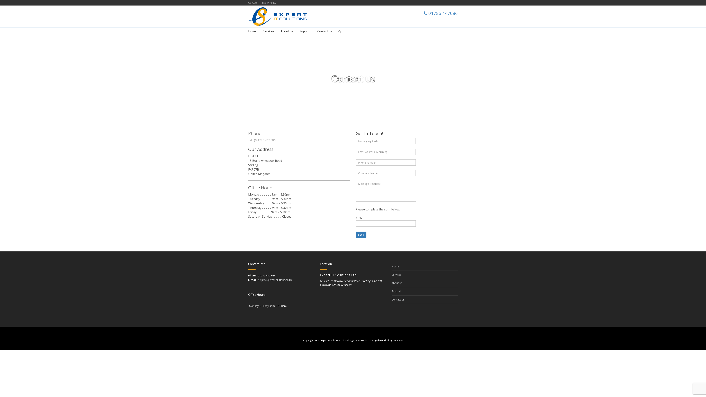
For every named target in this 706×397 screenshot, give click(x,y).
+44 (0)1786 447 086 (262, 140)
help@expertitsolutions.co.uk (275, 280)
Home (345, 86)
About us (397, 283)
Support (396, 291)
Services (396, 274)
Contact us (398, 299)
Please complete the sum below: (378, 209)
